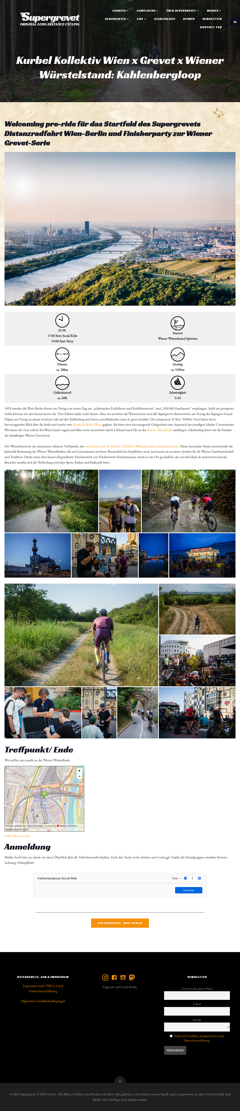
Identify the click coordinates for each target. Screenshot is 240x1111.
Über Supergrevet (181, 11)
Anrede (197, 1020)
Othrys (189, 19)
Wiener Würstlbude (160, 430)
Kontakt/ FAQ (211, 27)
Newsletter (212, 19)
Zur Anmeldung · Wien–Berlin (120, 923)
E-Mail (197, 1004)
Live (140, 19)
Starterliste (165, 19)
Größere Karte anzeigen (17, 836)
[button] (120, 229)
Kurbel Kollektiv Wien (87, 424)
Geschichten (115, 19)
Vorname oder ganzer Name (197, 988)
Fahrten (119, 11)
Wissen (212, 11)
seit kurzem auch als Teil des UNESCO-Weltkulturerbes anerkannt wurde (131, 446)
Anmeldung (146, 11)
